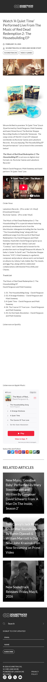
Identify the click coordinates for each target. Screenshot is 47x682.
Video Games (26, 53)
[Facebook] (9, 452)
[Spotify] (30, 452)
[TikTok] (38, 452)
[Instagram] (16, 452)
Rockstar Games (20, 160)
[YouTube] (20, 452)
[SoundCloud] (27, 452)
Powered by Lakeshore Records (13, 673)
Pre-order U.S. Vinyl (29, 209)
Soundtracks (10, 53)
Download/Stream (11, 212)
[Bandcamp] (34, 452)
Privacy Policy (35, 673)
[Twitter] (12, 452)
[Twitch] (23, 452)
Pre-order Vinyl (25, 215)
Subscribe (8, 652)
